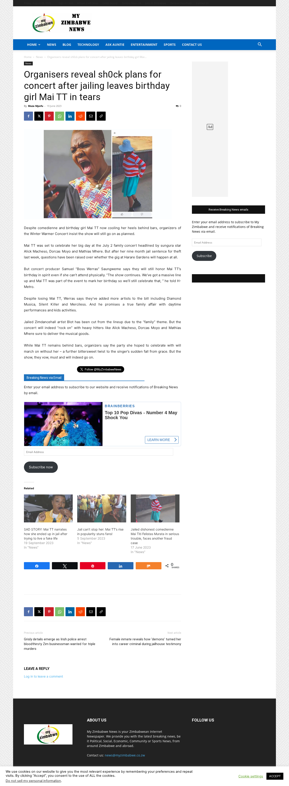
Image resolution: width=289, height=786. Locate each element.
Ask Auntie (114, 44)
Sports (170, 44)
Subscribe (204, 256)
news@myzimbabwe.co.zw (125, 755)
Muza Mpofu (35, 106)
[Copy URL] (101, 116)
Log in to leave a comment (43, 676)
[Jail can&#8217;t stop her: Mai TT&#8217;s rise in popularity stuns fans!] (101, 508)
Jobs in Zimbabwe (155, 3)
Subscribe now (41, 467)
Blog (67, 44)
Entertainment (144, 44)
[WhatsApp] (59, 116)
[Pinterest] (49, 116)
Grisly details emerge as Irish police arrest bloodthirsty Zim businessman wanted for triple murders (59, 644)
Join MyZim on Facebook (228, 278)
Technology (88, 44)
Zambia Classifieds (181, 3)
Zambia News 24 (131, 3)
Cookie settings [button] (250, 776)
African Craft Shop (87, 3)
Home (32, 44)
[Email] (90, 116)
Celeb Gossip (110, 3)
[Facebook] (28, 116)
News (51, 44)
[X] (38, 116)
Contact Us (202, 3)
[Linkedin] (70, 116)
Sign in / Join (66, 3)
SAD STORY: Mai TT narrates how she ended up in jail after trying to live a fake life (45, 533)
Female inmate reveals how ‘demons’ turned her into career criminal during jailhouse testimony (145, 641)
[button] (259, 45)
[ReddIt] (80, 116)
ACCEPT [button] (275, 776)
